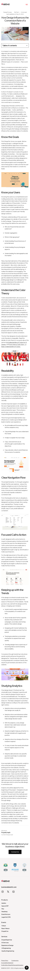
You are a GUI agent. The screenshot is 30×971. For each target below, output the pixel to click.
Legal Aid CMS (6, 917)
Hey (3, 909)
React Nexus (5, 928)
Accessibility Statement (7, 962)
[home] (5, 4)
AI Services (5, 942)
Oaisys (4, 925)
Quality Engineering (8, 951)
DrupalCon (5, 931)
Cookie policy (14, 960)
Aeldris (4, 903)
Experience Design (7, 945)
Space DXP (5, 906)
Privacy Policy (4, 960)
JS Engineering (6, 948)
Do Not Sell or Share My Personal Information (12, 965)
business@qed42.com (8, 887)
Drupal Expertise (7, 940)
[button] (27, 4)
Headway (5, 911)
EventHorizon (6, 914)
